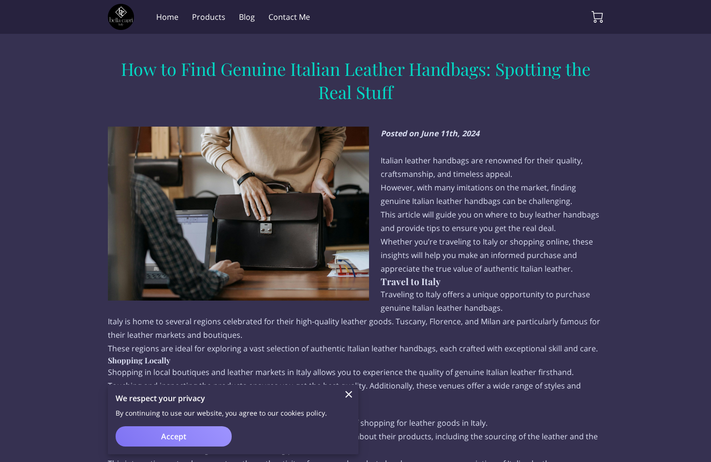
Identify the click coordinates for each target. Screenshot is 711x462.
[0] (597, 17)
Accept (173, 436)
